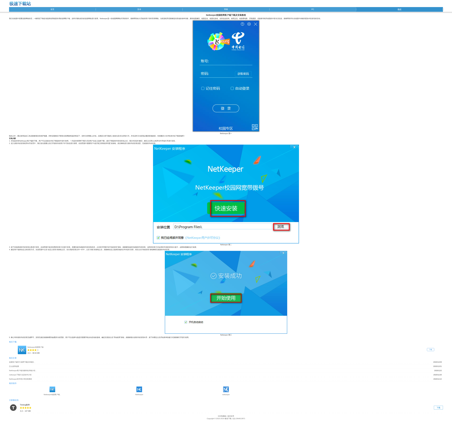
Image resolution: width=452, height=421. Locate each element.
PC (312, 9)
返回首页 (231, 416)
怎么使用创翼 (14, 366)
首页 (52, 9)
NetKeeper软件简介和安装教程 (20, 379)
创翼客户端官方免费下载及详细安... (22, 362)
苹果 (226, 9)
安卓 (139, 9)
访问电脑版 (222, 416)
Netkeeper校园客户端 (35, 347)
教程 (399, 9)
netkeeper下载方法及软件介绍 (20, 375)
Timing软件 (25, 405)
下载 (430, 349)
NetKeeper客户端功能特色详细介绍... (23, 370)
